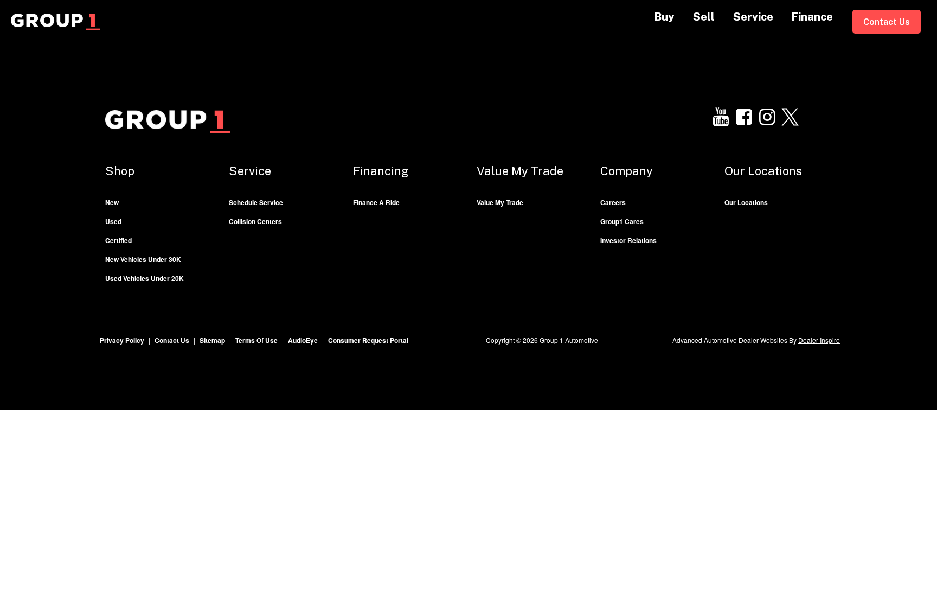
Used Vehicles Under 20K (144, 278)
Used (113, 221)
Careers (613, 202)
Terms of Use (256, 340)
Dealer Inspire (819, 340)
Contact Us (886, 22)
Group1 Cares (622, 221)
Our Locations (746, 202)
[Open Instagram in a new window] (767, 117)
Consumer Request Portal (368, 340)
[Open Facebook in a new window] (744, 117)
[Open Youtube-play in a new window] (720, 117)
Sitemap (212, 340)
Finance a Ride (376, 202)
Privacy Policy (122, 340)
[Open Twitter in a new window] (790, 117)
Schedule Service (256, 202)
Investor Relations (628, 240)
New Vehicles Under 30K (143, 259)
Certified (118, 240)
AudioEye (303, 340)
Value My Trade (500, 202)
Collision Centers (255, 221)
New (112, 202)
